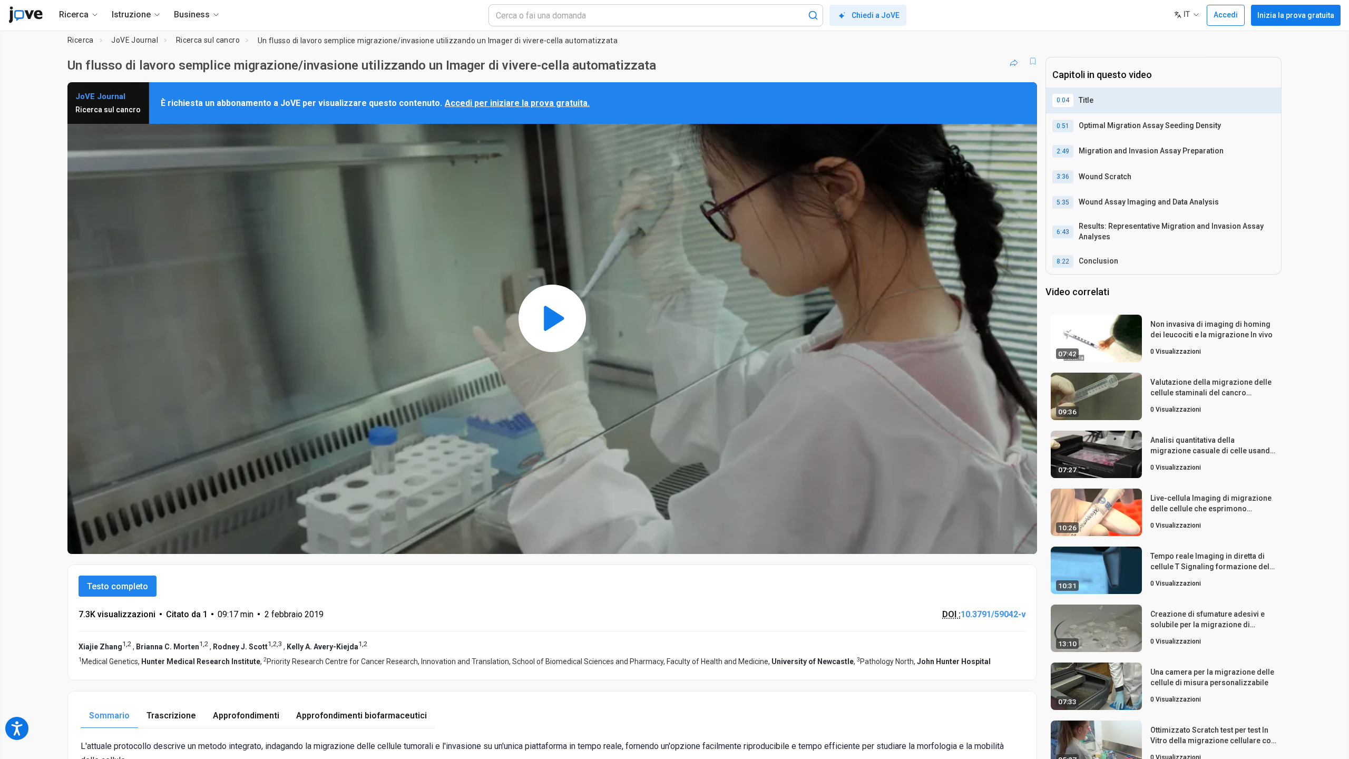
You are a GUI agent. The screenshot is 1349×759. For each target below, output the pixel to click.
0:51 (1063, 126)
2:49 (1063, 151)
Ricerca (80, 40)
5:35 (1063, 202)
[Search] (813, 15)
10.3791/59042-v (993, 614)
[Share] (1014, 61)
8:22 (1063, 261)
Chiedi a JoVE (876, 15)
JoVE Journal (134, 40)
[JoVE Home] (25, 14)
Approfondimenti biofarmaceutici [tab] (361, 716)
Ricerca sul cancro (208, 40)
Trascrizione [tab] (171, 716)
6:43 (1063, 232)
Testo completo (117, 586)
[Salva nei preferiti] (1033, 61)
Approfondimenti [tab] (246, 716)
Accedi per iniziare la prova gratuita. (517, 103)
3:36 (1063, 176)
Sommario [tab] (109, 716)
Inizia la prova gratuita (1295, 15)
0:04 (1063, 100)
